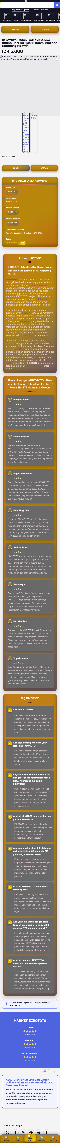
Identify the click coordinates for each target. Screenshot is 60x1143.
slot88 (18, 349)
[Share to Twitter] (7, 1132)
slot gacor (25, 321)
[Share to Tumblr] (46, 1132)
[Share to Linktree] (23, 1132)
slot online (42, 299)
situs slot (28, 335)
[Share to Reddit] (38, 1132)
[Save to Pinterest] (31, 1132)
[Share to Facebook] (15, 1132)
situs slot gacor (39, 285)
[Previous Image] (2, 86)
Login (15, 29)
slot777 (26, 312)
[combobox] (27, 5)
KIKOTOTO (11, 279)
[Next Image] (58, 86)
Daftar (45, 29)
